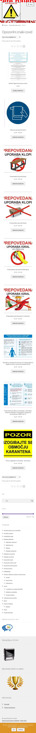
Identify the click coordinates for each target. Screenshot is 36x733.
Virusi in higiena (8, 603)
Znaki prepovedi (8, 612)
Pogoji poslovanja (9, 707)
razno (5, 586)
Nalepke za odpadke (11, 592)
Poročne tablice (10, 595)
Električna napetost (11, 542)
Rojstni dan (9, 580)
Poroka (8, 577)
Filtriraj (6, 517)
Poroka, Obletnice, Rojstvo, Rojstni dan (14, 574)
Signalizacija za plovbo (10, 598)
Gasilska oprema (8, 533)
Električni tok (9, 545)
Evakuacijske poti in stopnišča (12, 530)
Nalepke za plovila (9, 557)
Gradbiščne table (8, 536)
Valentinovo (9, 583)
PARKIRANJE (7, 571)
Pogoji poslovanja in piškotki (10, 720)
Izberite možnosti (18, 137)
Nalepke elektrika (8, 539)
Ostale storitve (8, 568)
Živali (5, 609)
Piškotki (21, 729)
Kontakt (6, 704)
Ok (14, 729)
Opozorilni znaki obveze (10, 565)
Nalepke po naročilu (9, 554)
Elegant (8, 606)
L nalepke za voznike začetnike (14, 589)
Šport (5, 601)
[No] (34, 728)
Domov (6, 25)
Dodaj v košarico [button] (18, 90)
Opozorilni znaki (8, 560)
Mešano (8, 548)
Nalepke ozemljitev (11, 551)
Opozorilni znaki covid (15, 25)
